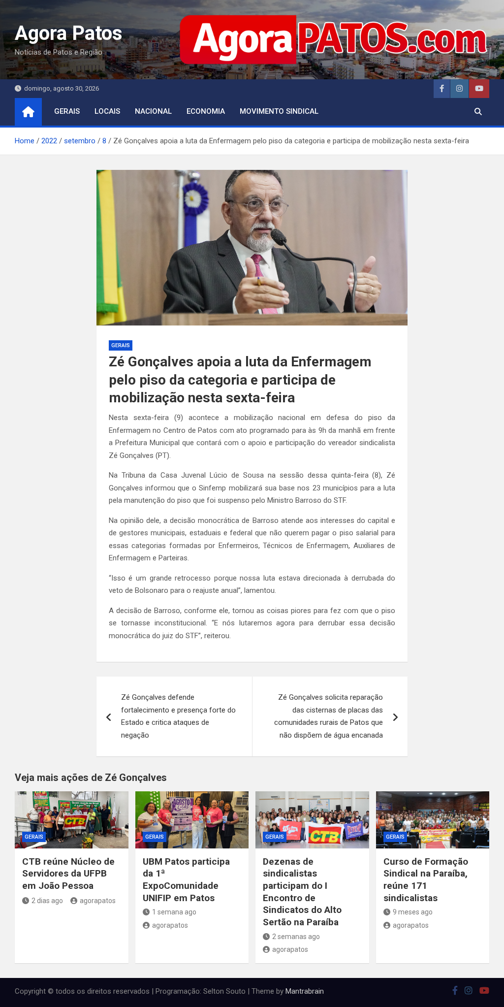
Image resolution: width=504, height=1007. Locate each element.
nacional (153, 111)
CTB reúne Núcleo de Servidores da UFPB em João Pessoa (68, 873)
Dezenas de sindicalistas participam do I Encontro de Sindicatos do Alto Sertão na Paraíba (302, 892)
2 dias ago (47, 901)
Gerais (67, 111)
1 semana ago (174, 912)
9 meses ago (413, 912)
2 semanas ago (296, 937)
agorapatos (98, 901)
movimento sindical (279, 111)
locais (107, 111)
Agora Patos (69, 33)
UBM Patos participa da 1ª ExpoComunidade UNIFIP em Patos (186, 880)
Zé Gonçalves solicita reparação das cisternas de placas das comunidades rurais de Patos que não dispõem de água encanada (328, 716)
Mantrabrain (304, 991)
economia (206, 111)
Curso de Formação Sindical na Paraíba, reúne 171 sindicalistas (425, 880)
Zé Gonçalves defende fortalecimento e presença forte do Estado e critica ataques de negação (178, 716)
